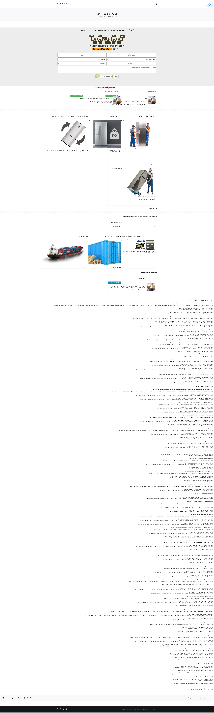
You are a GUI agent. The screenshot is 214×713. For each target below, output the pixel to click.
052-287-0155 (77, 96)
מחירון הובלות (153, 208)
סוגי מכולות (83, 236)
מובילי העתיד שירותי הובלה (145, 278)
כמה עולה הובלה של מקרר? (145, 116)
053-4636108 (115, 282)
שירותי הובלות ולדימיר (113, 92)
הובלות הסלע (151, 92)
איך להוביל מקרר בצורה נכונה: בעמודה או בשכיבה (70, 116)
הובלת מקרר (150, 164)
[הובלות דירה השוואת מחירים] (107, 35)
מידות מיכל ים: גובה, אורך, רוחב (109, 236)
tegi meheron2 (116, 222)
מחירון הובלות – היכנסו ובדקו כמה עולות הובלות (137, 236)
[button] (156, 4)
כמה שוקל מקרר (115, 116)
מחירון (152, 222)
